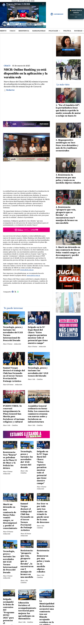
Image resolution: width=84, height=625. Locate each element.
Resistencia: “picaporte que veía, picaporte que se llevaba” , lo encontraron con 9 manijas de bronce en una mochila (27, 563)
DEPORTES (41, 497)
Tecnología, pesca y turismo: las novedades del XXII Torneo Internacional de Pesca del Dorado (13, 334)
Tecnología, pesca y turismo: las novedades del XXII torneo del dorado (38, 372)
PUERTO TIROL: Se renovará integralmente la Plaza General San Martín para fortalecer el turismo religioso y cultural (14, 414)
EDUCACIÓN (23, 597)
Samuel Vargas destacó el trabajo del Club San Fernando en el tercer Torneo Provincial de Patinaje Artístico (14, 375)
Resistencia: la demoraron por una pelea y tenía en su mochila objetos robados (43, 561)
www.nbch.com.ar (27, 270)
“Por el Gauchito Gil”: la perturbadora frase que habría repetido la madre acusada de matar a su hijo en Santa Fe (68, 110)
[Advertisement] (26, 47)
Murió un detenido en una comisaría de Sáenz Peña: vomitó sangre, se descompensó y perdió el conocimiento (10, 516)
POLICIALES (53, 31)
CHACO (12, 31)
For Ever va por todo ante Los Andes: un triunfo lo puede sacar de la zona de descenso (43, 513)
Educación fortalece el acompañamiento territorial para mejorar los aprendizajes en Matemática (27, 610)
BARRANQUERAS (38, 31)
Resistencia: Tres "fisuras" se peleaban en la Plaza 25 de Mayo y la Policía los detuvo (10, 460)
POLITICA (67, 31)
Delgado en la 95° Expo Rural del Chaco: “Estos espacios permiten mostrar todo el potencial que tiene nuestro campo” (38, 335)
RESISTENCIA (24, 31)
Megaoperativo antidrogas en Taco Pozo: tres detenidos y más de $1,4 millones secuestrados (67, 145)
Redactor (10, 90)
